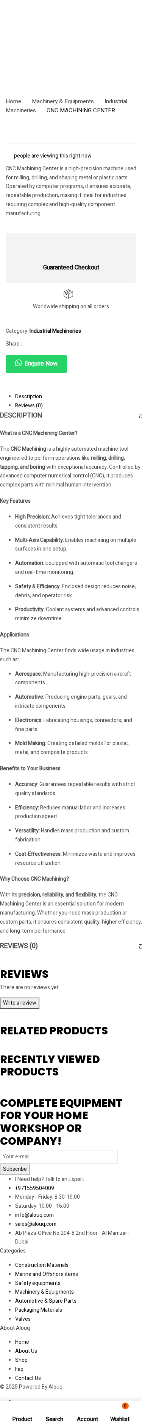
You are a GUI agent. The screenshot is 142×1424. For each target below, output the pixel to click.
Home (13, 101)
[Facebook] (28, 344)
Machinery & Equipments (63, 101)
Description (28, 397)
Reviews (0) (29, 406)
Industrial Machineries (55, 331)
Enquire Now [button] (41, 363)
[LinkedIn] (51, 344)
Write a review (19, 1003)
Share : (14, 344)
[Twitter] (39, 344)
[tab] (78, 396)
